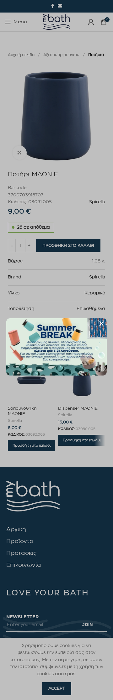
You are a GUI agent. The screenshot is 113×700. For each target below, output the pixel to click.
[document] (56, 350)
